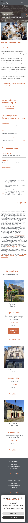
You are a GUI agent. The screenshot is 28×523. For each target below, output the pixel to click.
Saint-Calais (15, 489)
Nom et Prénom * (7, 153)
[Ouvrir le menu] (26, 2)
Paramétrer (13, 513)
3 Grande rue (14, 487)
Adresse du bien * (7, 131)
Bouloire (16, 470)
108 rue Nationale (14, 468)
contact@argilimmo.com (14, 466)
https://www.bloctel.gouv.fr (14, 246)
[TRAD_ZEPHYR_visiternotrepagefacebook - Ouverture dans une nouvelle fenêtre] (11, 473)
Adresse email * (6, 167)
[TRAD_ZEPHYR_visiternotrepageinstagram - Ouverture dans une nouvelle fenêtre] (16, 473)
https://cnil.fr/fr (19, 235)
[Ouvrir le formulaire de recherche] (22, 2)
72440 (11, 470)
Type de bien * (6, 123)
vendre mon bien (9, 106)
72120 (11, 489)
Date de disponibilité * (8, 138)
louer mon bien (9, 109)
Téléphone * (5, 160)
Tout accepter (13, 517)
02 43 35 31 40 (14, 464)
